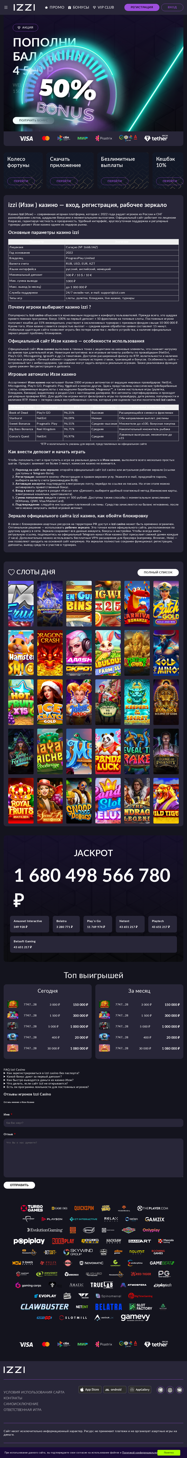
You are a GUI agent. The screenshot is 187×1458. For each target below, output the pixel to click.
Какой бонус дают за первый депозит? (34, 1076)
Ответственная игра (22, 1410)
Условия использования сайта (34, 1392)
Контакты (13, 1398)
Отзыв (8, 1134)
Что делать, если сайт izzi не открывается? (37, 1083)
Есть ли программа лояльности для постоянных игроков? (48, 1087)
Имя (7, 1114)
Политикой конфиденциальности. (142, 1452)
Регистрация (142, 7)
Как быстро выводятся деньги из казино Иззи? (40, 1080)
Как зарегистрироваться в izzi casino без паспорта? (43, 1073)
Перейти (21, 181)
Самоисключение (21, 1404)
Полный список (158, 572)
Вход (172, 7)
